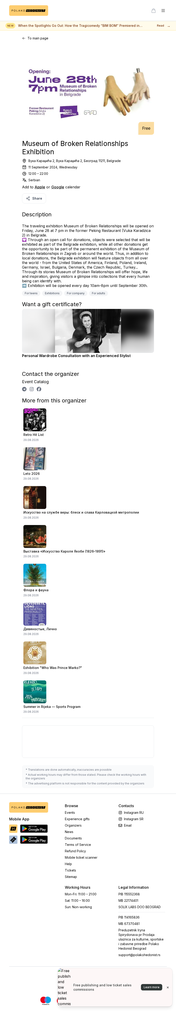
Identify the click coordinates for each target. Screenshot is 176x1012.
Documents (73, 838)
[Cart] (153, 10)
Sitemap (71, 877)
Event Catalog (35, 381)
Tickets (70, 870)
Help (68, 864)
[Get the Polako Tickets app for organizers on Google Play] (34, 840)
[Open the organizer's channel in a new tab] (24, 389)
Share (37, 198)
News (69, 832)
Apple (40, 187)
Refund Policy (75, 851)
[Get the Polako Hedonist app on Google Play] (34, 829)
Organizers (73, 825)
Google (57, 187)
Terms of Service (78, 845)
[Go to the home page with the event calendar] (28, 10)
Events (70, 812)
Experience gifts (77, 819)
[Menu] (163, 10)
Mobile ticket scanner (81, 857)
